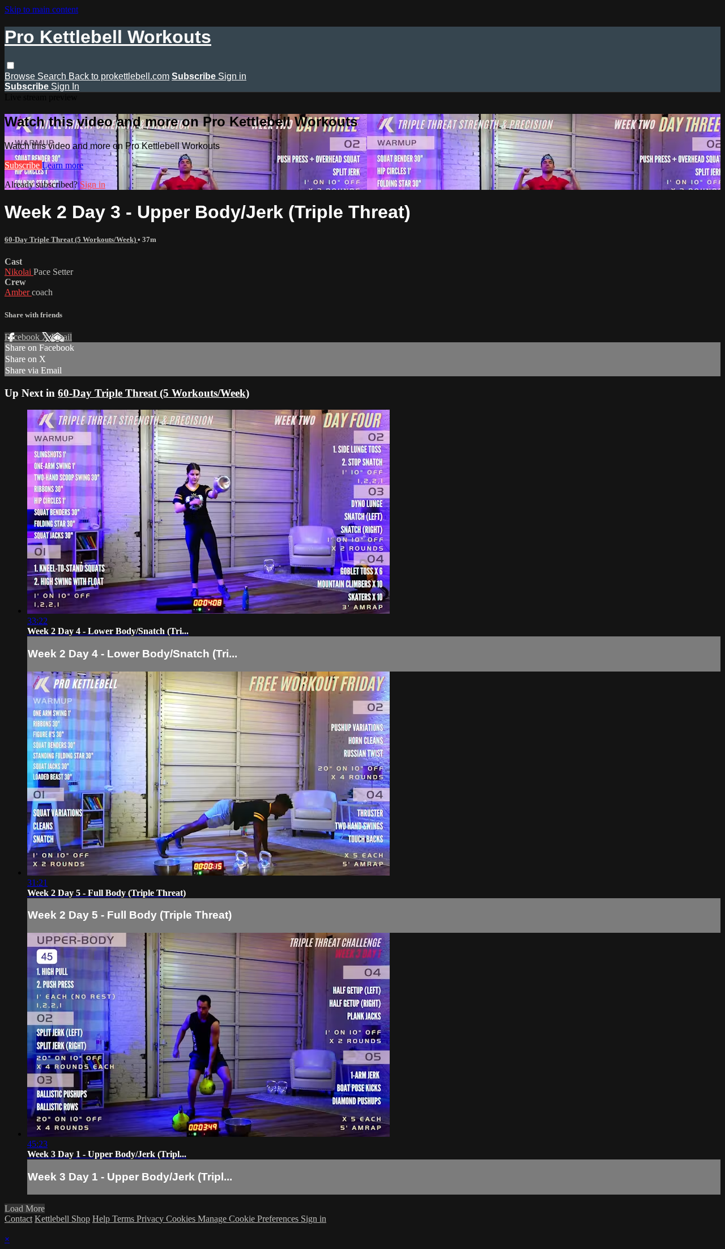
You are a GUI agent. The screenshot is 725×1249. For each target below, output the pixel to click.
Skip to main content (41, 9)
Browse (21, 76)
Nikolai (19, 272)
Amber (18, 292)
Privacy (151, 1218)
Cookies (182, 1218)
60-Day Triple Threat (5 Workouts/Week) (71, 239)
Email (61, 337)
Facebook (23, 337)
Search (53, 76)
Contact (18, 1218)
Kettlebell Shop (62, 1218)
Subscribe (23, 165)
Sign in (232, 76)
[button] (10, 65)
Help (102, 1218)
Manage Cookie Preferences (249, 1218)
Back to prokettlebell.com (119, 76)
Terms (124, 1218)
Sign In (65, 86)
